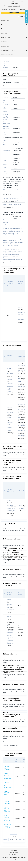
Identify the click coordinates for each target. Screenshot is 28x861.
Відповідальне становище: (8, 50)
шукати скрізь (23, 16)
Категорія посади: (5, 37)
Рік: (2, 24)
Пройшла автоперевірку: (7, 54)
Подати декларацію (14, 12)
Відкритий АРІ (12, 9)
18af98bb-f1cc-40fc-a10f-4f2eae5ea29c (7, 826)
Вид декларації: (5, 20)
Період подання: (5, 41)
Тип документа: (5, 28)
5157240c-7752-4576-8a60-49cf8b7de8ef (7, 801)
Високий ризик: (5, 46)
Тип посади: (4, 33)
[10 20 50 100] (13, 833)
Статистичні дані (22, 9)
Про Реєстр (4, 9)
